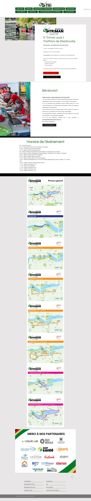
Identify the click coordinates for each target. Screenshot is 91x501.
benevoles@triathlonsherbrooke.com (51, 119)
